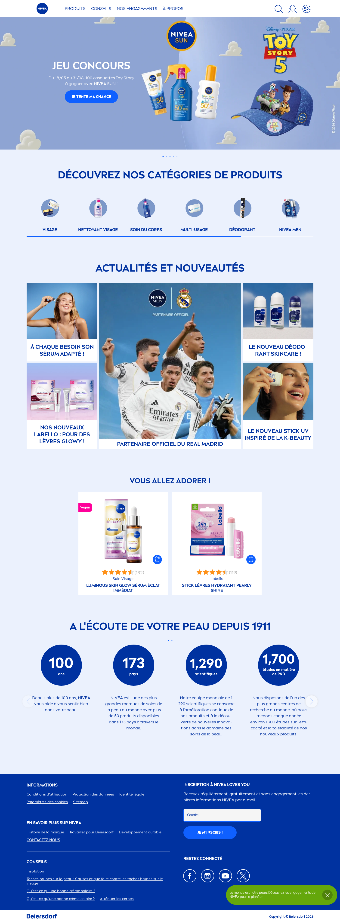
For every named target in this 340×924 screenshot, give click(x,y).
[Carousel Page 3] (170, 156)
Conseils (101, 8)
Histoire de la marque (45, 832)
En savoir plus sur (54, 822)
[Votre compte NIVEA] (293, 10)
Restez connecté (202, 858)
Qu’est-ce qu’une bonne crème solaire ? (61, 891)
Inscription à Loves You (216, 784)
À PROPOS (173, 8)
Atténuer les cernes (117, 898)
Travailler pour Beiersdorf (91, 832)
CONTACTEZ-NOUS (43, 840)
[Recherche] (279, 10)
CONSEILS (37, 862)
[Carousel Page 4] (173, 156)
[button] (157, 559)
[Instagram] (207, 875)
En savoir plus (91, 102)
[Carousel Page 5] (176, 156)
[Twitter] (243, 875)
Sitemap (80, 802)
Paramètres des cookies (47, 802)
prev (28, 701)
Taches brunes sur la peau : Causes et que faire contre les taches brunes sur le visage (95, 881)
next (312, 701)
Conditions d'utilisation (47, 794)
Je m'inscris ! (210, 832)
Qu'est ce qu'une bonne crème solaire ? (61, 898)
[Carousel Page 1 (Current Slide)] (168, 640)
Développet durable (140, 832)
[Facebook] (189, 875)
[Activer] (306, 10)
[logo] (42, 10)
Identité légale (131, 794)
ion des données (93, 794)
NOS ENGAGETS (137, 8)
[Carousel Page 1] (163, 156)
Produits (75, 8)
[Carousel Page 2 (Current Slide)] (166, 156)
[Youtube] (225, 875)
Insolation (35, 871)
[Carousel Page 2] (171, 640)
